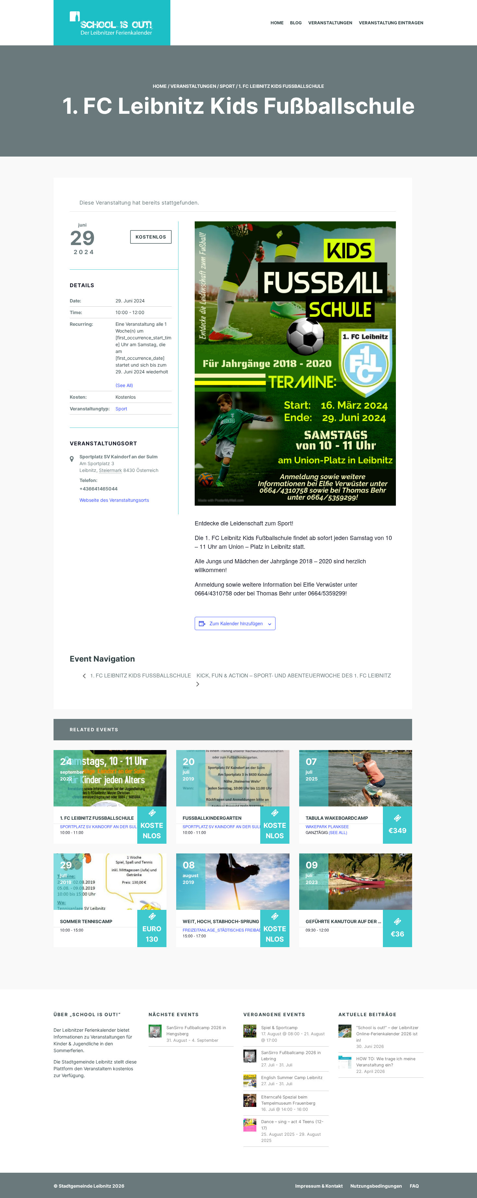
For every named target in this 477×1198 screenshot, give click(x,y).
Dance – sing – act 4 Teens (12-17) (292, 1124)
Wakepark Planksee (327, 826)
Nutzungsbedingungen (376, 1186)
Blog (296, 22)
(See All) (124, 385)
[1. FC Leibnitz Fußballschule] (110, 778)
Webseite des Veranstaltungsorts (114, 500)
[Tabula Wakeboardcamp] (355, 778)
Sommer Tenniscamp (86, 921)
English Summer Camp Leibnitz (292, 1077)
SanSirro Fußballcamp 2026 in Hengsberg (196, 1030)
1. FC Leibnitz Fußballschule (97, 818)
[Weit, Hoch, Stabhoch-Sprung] (232, 881)
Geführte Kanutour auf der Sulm (348, 921)
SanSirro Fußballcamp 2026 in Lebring (291, 1055)
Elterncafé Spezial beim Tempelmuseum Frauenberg (288, 1100)
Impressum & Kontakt (319, 1186)
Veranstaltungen (330, 22)
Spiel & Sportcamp (279, 1027)
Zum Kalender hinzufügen (236, 623)
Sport (227, 86)
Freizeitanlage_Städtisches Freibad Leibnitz (231, 930)
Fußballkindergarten (212, 818)
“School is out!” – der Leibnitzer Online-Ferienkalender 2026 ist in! (387, 1033)
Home (277, 22)
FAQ (414, 1186)
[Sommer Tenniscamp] (110, 881)
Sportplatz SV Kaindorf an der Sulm (100, 826)
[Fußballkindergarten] (232, 778)
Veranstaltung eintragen (391, 22)
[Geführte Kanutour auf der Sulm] (355, 881)
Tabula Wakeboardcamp (337, 818)
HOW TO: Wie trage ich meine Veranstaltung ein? (385, 1061)
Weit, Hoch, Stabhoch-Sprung (221, 921)
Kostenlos (151, 237)
